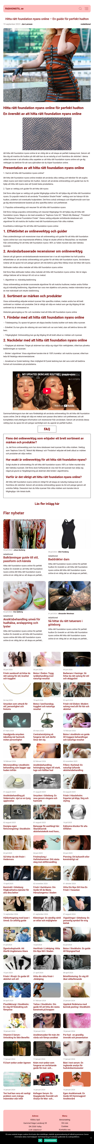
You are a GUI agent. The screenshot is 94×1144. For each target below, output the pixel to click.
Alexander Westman (66, 614)
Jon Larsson (27, 24)
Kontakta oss (64, 1130)
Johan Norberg (19, 550)
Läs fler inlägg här (47, 504)
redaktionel (86, 24)
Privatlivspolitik (50, 1140)
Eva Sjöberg (18, 612)
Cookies (64, 1126)
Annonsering (64, 1120)
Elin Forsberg (63, 552)
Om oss (64, 1123)
